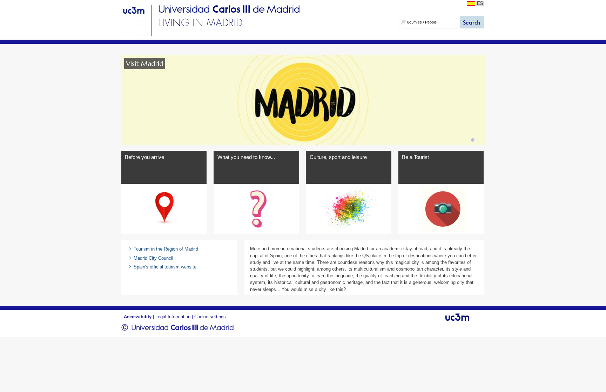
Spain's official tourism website (165, 267)
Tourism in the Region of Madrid (166, 249)
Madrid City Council (153, 258)
